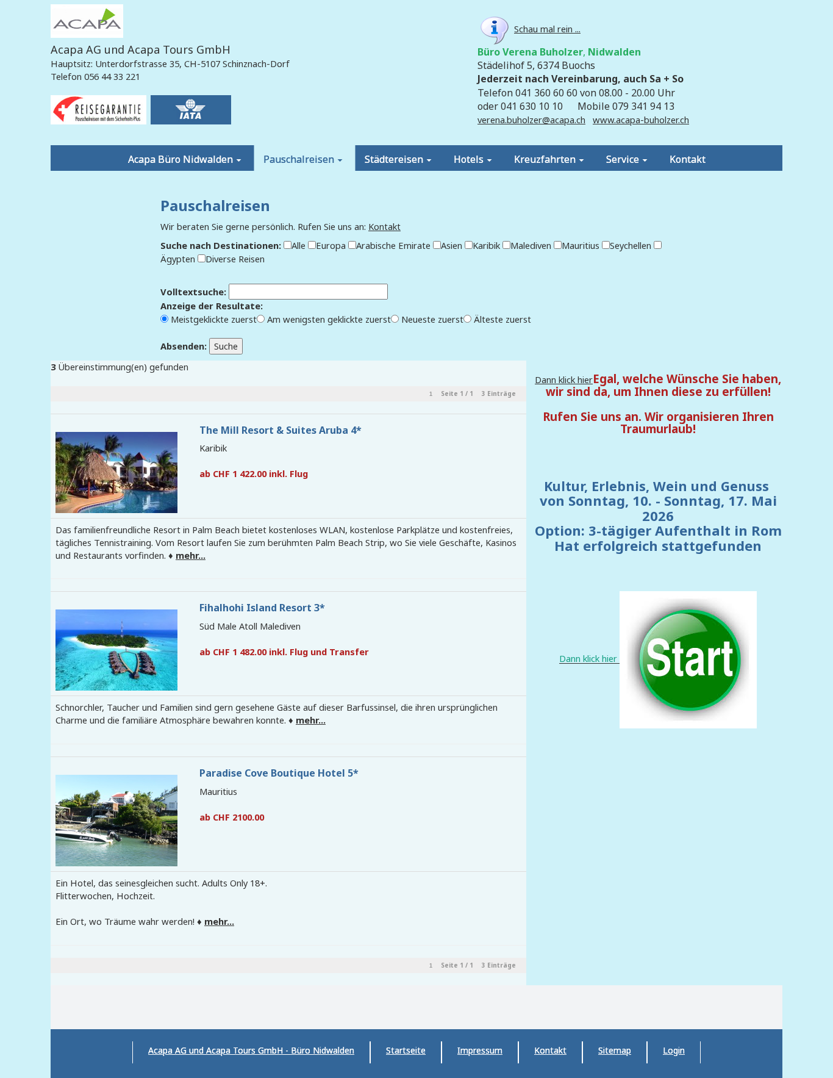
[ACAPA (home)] (87, 22)
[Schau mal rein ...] (494, 29)
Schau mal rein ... (547, 29)
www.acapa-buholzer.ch (641, 119)
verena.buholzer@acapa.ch (531, 119)
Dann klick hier (564, 379)
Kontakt (384, 226)
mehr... (191, 555)
